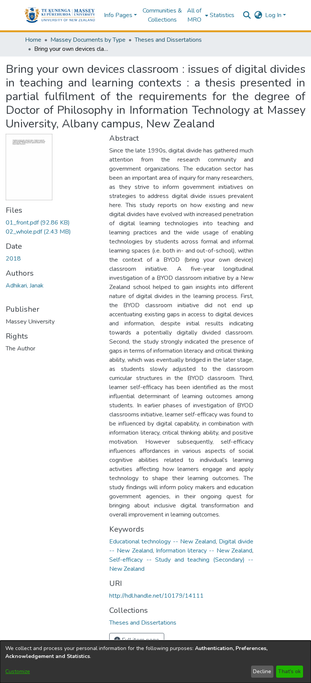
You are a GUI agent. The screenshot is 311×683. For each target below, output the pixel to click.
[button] (60, 15)
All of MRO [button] (194, 15)
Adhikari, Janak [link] (25, 285)
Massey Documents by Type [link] (88, 40)
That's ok (289, 671)
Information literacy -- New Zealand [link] (204, 550)
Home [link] (33, 40)
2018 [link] (13, 258)
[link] (38, 222)
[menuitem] (196, 15)
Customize (17, 671)
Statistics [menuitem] (222, 15)
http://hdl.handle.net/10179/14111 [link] (156, 596)
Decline (262, 671)
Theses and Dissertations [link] (168, 40)
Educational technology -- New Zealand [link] (162, 541)
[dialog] (155, 662)
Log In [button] (274, 15)
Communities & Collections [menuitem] (162, 15)
